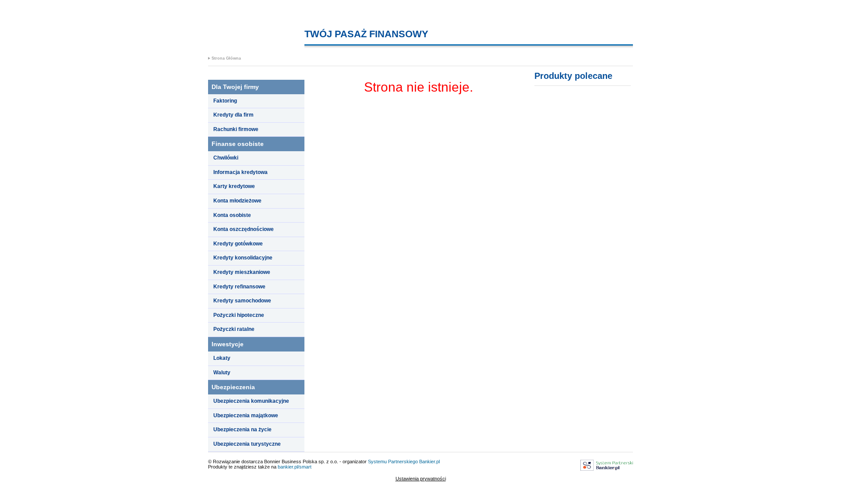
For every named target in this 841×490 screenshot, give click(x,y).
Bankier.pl (429, 461)
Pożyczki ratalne (233, 329)
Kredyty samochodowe (242, 301)
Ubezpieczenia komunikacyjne (251, 401)
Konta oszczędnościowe (243, 229)
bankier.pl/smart (294, 466)
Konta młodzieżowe (237, 201)
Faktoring (225, 101)
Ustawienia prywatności (421, 478)
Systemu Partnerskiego (393, 461)
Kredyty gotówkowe (238, 244)
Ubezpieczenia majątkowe (245, 415)
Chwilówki (225, 158)
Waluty (221, 372)
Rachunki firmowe (235, 129)
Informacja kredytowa (240, 172)
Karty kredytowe (234, 186)
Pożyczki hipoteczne (238, 315)
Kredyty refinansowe (239, 287)
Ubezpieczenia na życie (242, 429)
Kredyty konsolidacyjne (242, 258)
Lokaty (221, 358)
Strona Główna (226, 58)
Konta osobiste (232, 215)
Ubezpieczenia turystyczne (247, 444)
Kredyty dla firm (233, 115)
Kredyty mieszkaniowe (241, 272)
